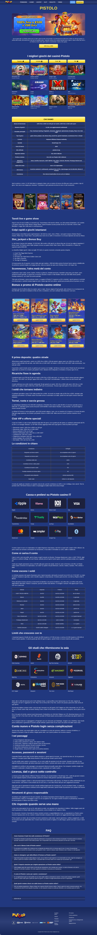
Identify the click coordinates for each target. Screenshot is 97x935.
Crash (56, 61)
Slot (75, 61)
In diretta (38, 61)
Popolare (19, 61)
